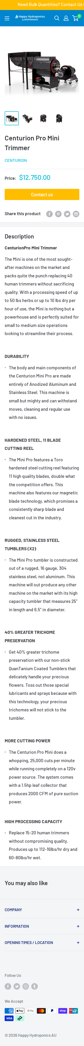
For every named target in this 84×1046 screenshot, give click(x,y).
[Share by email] (76, 213)
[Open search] (57, 18)
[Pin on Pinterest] (58, 213)
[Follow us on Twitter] (17, 986)
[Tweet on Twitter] (67, 213)
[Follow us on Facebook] (8, 986)
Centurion (16, 160)
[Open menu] (7, 18)
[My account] (66, 18)
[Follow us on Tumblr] (34, 986)
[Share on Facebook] (49, 213)
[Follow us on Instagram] (25, 986)
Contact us (42, 194)
